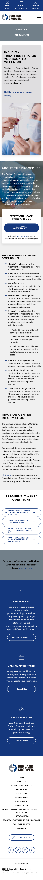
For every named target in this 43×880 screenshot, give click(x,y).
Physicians (21, 789)
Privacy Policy (21, 864)
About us (21, 781)
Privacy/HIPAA (21, 816)
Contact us (22, 236)
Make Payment (7, 7)
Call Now (22, 689)
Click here (6, 475)
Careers (21, 828)
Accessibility (21, 801)
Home (21, 777)
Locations (21, 793)
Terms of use (21, 805)
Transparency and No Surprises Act (21, 820)
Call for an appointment (20, 228)
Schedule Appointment (21, 7)
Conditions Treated (21, 785)
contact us (25, 568)
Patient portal (35, 7)
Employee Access (21, 824)
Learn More (22, 637)
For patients (21, 797)
